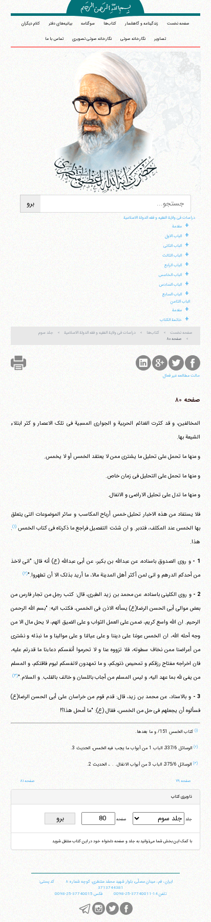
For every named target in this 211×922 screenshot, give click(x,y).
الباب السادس (170, 285)
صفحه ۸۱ (27, 781)
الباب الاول (173, 236)
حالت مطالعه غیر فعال (181, 376)
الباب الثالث (172, 255)
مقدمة (177, 226)
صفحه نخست (178, 23)
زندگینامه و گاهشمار (141, 23)
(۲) (25, 573)
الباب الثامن (180, 301)
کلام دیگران (31, 23)
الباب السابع (172, 294)
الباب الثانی (172, 246)
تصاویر (160, 39)
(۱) (14, 526)
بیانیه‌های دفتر (60, 23)
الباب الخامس (170, 275)
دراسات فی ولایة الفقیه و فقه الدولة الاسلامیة (159, 218)
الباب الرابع (173, 265)
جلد (188, 819)
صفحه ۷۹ (183, 781)
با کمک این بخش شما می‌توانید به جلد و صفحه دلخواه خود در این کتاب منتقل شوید (122, 841)
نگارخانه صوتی (132, 39)
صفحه (120, 819)
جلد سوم (45, 333)
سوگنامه (88, 23)
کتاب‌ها (109, 23)
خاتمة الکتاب (171, 320)
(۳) (15, 676)
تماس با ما (54, 39)
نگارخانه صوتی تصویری (92, 39)
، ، (119, 882)
